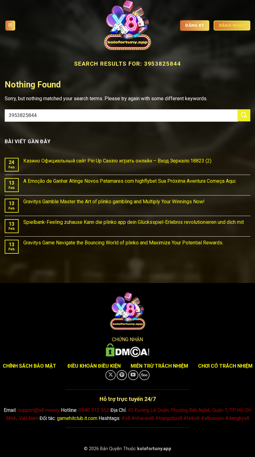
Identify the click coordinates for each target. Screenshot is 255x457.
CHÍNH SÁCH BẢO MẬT (29, 366)
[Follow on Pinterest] (122, 375)
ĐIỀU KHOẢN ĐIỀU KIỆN (94, 366)
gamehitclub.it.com (77, 418)
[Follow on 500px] (144, 375)
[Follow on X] (110, 375)
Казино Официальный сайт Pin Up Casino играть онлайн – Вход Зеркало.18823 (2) (117, 161)
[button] (10, 26)
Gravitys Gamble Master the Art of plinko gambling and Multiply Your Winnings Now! (114, 202)
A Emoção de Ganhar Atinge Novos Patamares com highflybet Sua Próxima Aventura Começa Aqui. (129, 181)
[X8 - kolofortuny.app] (127, 25)
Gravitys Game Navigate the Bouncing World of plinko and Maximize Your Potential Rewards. (123, 243)
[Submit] (244, 115)
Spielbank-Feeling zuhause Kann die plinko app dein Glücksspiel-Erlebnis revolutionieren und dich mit (133, 222)
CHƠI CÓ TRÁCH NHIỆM (225, 366)
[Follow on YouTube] (133, 375)
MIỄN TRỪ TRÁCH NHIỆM (159, 366)
